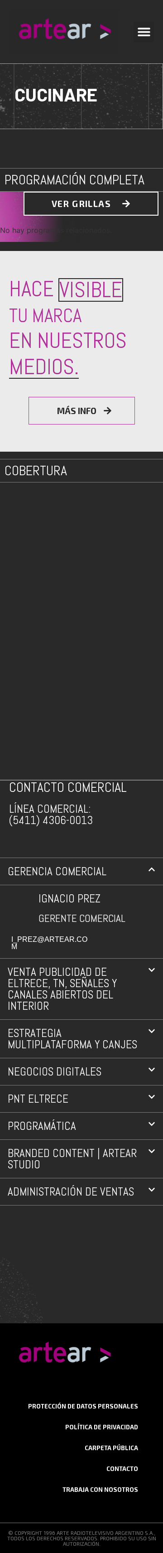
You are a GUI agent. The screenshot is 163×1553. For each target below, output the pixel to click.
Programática (42, 1126)
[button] (144, 32)
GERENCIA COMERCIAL (57, 871)
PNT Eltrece (38, 1099)
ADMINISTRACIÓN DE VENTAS (71, 1192)
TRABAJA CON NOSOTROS (100, 1489)
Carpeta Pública (111, 1448)
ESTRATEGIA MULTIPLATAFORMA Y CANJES (72, 1038)
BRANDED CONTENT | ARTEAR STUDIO (72, 1159)
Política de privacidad (101, 1427)
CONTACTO (122, 1468)
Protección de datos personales (83, 1406)
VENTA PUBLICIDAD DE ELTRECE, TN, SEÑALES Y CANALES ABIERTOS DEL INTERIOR (62, 989)
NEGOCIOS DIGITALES (54, 1072)
